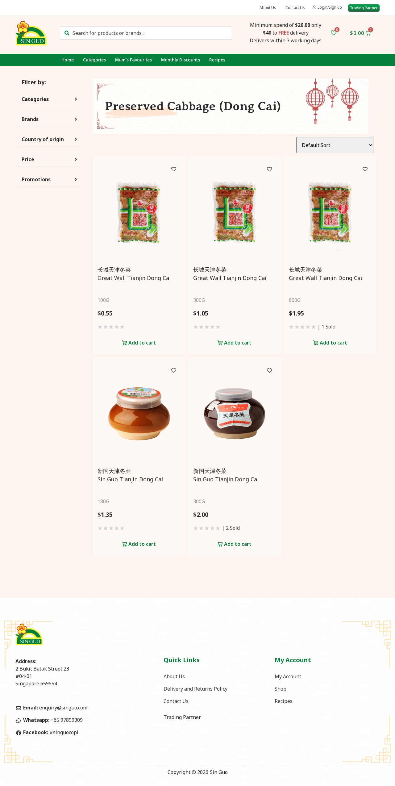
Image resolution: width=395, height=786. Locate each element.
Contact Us (295, 7)
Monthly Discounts (180, 60)
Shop (280, 688)
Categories (94, 60)
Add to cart (142, 342)
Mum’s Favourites (133, 60)
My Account (288, 676)
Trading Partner (182, 717)
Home (67, 60)
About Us (268, 7)
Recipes (217, 60)
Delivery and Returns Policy (195, 688)
